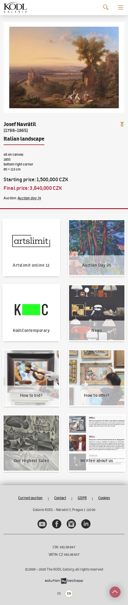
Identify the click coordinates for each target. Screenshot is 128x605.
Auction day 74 (29, 198)
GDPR (82, 498)
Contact (60, 498)
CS (59, 593)
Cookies (104, 498)
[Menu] (120, 7)
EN (69, 593)
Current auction (30, 498)
